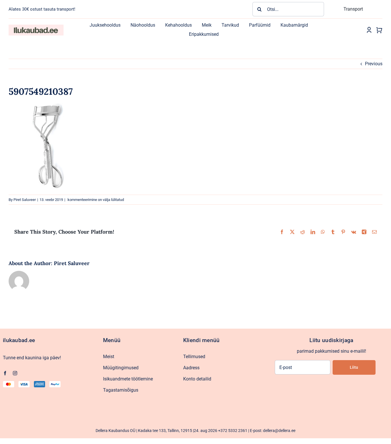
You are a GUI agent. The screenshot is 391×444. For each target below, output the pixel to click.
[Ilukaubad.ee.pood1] (36, 26)
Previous (373, 63)
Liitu (354, 367)
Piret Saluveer (24, 200)
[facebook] (5, 373)
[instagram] (15, 373)
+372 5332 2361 (232, 430)
